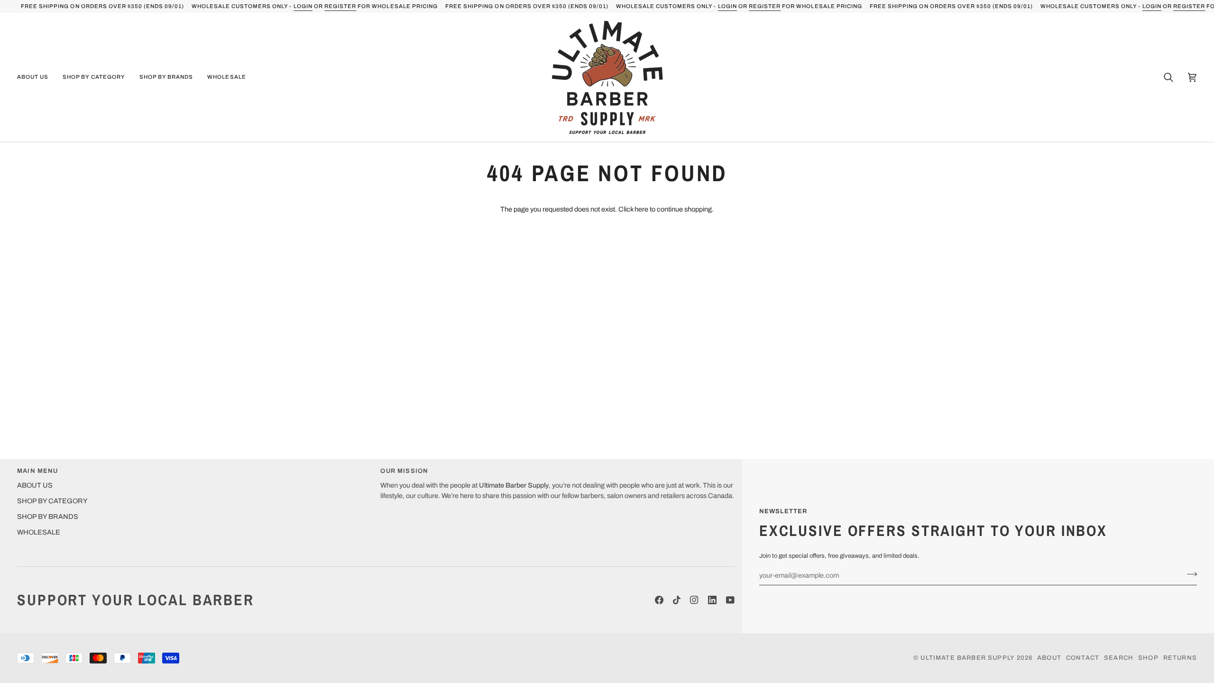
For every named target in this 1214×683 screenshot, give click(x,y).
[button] (36, 77)
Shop (1148, 658)
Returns (1180, 658)
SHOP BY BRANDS (47, 516)
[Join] (1189, 573)
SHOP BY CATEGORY (52, 501)
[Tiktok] (677, 600)
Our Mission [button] (404, 471)
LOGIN (303, 6)
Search (1118, 658)
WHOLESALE (38, 532)
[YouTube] (730, 600)
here (641, 209)
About (1049, 658)
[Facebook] (659, 600)
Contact (1082, 658)
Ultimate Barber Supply (967, 658)
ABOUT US (35, 485)
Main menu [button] (37, 471)
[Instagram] (694, 600)
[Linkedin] (712, 600)
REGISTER (340, 6)
